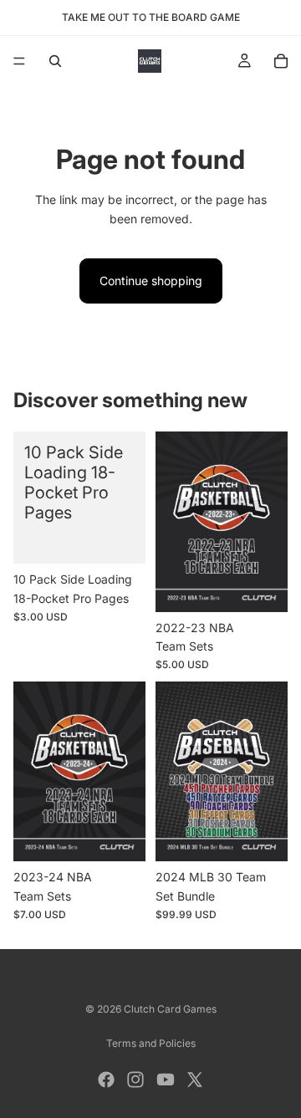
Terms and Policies (151, 1043)
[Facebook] (106, 1080)
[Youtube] (166, 1080)
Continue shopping (150, 280)
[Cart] (281, 61)
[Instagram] (135, 1080)
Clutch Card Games (170, 1009)
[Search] (55, 61)
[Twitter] (195, 1080)
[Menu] (19, 61)
